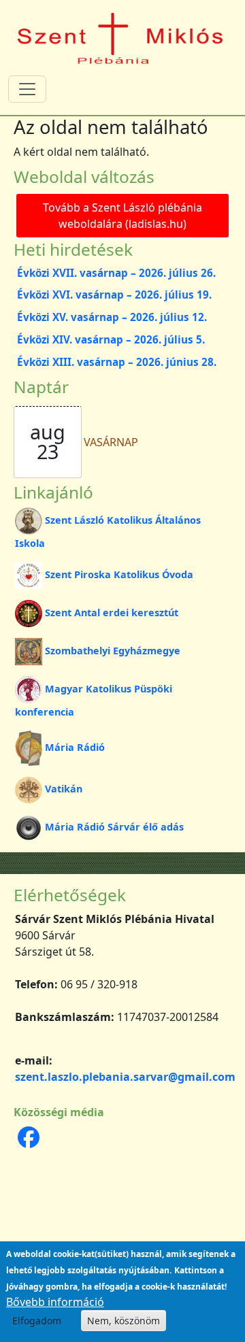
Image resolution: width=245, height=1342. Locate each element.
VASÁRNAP (111, 442)
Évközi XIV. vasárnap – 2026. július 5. (111, 339)
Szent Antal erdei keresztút (111, 612)
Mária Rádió (75, 747)
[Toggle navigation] (27, 89)
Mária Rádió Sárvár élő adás (114, 826)
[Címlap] (120, 37)
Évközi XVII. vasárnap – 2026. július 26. (116, 273)
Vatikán (63, 788)
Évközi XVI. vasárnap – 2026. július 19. (114, 294)
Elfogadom (36, 1320)
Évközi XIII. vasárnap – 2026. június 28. (116, 362)
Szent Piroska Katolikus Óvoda (119, 574)
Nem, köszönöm (123, 1320)
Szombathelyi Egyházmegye (112, 650)
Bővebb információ (55, 1301)
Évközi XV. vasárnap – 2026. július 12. (112, 317)
